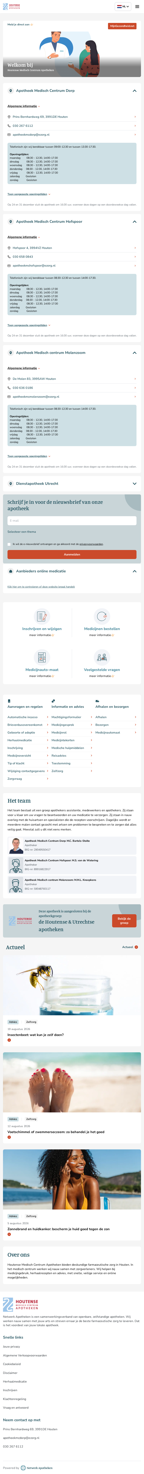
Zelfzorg (57, 771)
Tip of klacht (16, 763)
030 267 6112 (23, 126)
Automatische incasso (23, 717)
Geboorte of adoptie (21, 733)
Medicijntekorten (63, 740)
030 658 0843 (23, 257)
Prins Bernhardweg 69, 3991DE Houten (40, 117)
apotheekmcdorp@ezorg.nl (31, 135)
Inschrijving (15, 748)
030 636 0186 (23, 388)
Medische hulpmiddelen (68, 748)
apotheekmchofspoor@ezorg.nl (34, 266)
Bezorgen (102, 725)
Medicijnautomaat (107, 733)
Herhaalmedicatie (20, 740)
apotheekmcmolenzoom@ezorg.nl (36, 397)
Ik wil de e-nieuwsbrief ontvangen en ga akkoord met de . (58, 544)
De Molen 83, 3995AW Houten (34, 379)
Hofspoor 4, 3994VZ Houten (32, 248)
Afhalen (100, 717)
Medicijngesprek (63, 725)
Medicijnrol (59, 733)
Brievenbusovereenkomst (25, 725)
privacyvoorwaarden (91, 544)
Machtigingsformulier (66, 717)
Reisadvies (59, 756)
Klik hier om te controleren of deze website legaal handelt (41, 587)
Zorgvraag (15, 779)
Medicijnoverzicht (19, 756)
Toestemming (61, 763)
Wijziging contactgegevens (26, 771)
